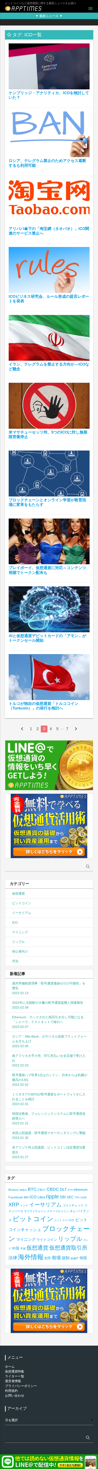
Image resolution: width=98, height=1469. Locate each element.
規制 (66, 1258)
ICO (15, 922)
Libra (41, 1197)
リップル (18, 942)
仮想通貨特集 (14, 1371)
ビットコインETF (64, 1220)
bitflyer (23, 1189)
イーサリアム (21, 913)
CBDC (52, 1189)
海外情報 (31, 1257)
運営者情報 (13, 1381)
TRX (77, 1197)
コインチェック (73, 1205)
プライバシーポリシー (21, 1386)
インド (24, 1205)
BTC (32, 1189)
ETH (70, 1189)
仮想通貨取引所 (68, 1248)
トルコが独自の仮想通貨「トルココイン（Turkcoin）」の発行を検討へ (43, 705)
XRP (13, 1205)
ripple (52, 1197)
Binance (13, 1189)
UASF (83, 1197)
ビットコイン (21, 903)
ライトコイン (46, 1240)
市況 (15, 961)
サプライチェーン (35, 1211)
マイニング (20, 932)
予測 (23, 1248)
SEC (70, 1197)
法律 (12, 1257)
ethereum (81, 1189)
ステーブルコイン (58, 1211)
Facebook (15, 1197)
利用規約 (11, 1390)
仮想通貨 (18, 893)
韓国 (83, 1258)
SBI (63, 1197)
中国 (15, 1248)
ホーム (10, 1366)
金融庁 (74, 1258)
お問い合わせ (14, 1395)
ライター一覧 (14, 1376)
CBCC (42, 1189)
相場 (56, 1257)
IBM (26, 1197)
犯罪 (47, 1258)
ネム (73, 1211)
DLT (63, 1189)
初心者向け (20, 951)
